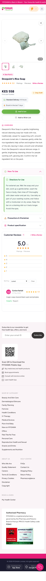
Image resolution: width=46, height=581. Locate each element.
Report (15, 301)
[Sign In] (42, 8)
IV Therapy (6, 416)
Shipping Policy (26, 471)
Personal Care (7, 438)
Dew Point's (9, 74)
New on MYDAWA (9, 427)
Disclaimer (6, 482)
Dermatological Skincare (11, 401)
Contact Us (24, 467)
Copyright (6, 486)
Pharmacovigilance (27, 478)
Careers (5, 471)
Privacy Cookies (8, 478)
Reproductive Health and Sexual (14, 442)
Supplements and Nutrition (12, 450)
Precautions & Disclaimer (18, 218)
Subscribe (38, 335)
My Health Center (9, 500)
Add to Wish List (24, 118)
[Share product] (41, 23)
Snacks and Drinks (9, 446)
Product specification (17, 225)
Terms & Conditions (9, 475)
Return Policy (25, 475)
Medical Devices (8, 420)
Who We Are (7, 464)
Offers (4, 431)
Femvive (5, 409)
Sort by (6, 281)
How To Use (13, 171)
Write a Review (38, 83)
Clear (33, 281)
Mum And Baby (8, 424)
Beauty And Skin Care (10, 398)
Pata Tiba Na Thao (8, 435)
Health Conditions (9, 413)
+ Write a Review (36, 235)
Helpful (9, 301)
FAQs (22, 464)
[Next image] (41, 41)
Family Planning (8, 405)
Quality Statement (9, 467)
